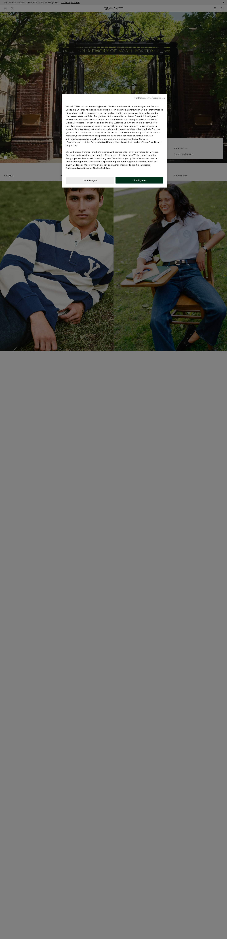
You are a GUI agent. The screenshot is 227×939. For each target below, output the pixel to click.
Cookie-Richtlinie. (102, 168)
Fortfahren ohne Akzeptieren (149, 97)
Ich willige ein (139, 180)
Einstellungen (90, 180)
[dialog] (114, 141)
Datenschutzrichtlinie (77, 168)
